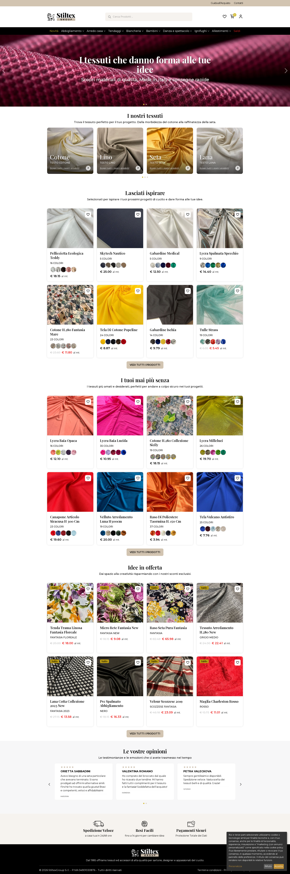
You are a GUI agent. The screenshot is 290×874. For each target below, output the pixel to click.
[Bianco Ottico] (223, 528)
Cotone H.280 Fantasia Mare (67, 332)
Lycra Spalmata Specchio (219, 253)
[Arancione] (152, 533)
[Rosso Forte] (63, 533)
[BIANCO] (53, 269)
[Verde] (213, 265)
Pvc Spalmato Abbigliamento (111, 703)
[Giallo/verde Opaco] (58, 452)
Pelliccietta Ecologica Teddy (66, 255)
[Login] (240, 17)
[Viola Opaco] (68, 452)
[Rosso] (123, 341)
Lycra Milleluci (211, 440)
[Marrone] (118, 341)
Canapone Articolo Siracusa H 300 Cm (64, 519)
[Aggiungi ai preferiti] (88, 215)
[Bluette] (223, 265)
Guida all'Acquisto (220, 3)
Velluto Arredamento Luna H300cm (116, 519)
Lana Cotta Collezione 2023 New (67, 703)
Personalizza (235, 866)
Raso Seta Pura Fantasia (168, 628)
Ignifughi (201, 31)
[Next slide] (285, 71)
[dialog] (257, 851)
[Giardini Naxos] (168, 456)
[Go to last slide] (4, 71)
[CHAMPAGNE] (73, 269)
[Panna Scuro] (108, 533)
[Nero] (113, 265)
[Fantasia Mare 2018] (73, 345)
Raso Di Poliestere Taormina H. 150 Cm (165, 519)
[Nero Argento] (207, 341)
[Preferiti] (224, 17)
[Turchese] (207, 265)
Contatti (238, 3)
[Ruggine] (123, 533)
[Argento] (202, 265)
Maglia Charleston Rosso (219, 701)
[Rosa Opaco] (73, 452)
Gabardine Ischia (163, 330)
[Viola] (218, 341)
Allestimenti (220, 31)
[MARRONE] (63, 269)
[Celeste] (158, 265)
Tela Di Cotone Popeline (119, 330)
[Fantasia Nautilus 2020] (63, 345)
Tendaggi (114, 31)
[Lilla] (108, 452)
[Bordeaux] (168, 265)
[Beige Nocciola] (123, 265)
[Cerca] (109, 17)
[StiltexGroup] (145, 853)
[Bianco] (118, 265)
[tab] (143, 104)
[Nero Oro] (207, 452)
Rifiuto (268, 866)
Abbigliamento (71, 31)
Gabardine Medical (164, 253)
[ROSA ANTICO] (68, 269)
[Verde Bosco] (118, 533)
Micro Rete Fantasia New (119, 628)
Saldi (237, 31)
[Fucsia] (118, 452)
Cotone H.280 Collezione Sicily (169, 442)
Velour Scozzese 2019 (166, 701)
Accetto (278, 866)
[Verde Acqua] (202, 341)
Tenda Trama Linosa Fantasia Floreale (66, 630)
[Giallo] (103, 341)
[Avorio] (163, 533)
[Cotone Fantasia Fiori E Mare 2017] (68, 345)
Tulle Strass (209, 330)
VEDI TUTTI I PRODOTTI (145, 364)
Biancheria (133, 31)
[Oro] (218, 265)
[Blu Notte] (113, 341)
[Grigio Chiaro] (173, 341)
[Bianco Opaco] (63, 452)
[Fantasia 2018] (53, 345)
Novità (54, 31)
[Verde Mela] (218, 452)
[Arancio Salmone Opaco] (53, 452)
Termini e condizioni (209, 870)
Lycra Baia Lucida (113, 440)
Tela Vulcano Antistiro (217, 517)
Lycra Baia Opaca (63, 440)
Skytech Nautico (112, 253)
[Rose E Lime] (152, 456)
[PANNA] (58, 269)
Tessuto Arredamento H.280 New (216, 630)
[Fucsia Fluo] (103, 452)
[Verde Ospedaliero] (173, 265)
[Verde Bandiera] (223, 452)
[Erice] (173, 456)
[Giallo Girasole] (173, 533)
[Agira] (163, 456)
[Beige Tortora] (108, 265)
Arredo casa (95, 31)
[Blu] (103, 265)
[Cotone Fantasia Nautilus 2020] (58, 345)
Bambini (152, 31)
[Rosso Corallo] (53, 533)
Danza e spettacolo (176, 31)
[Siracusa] (158, 456)
